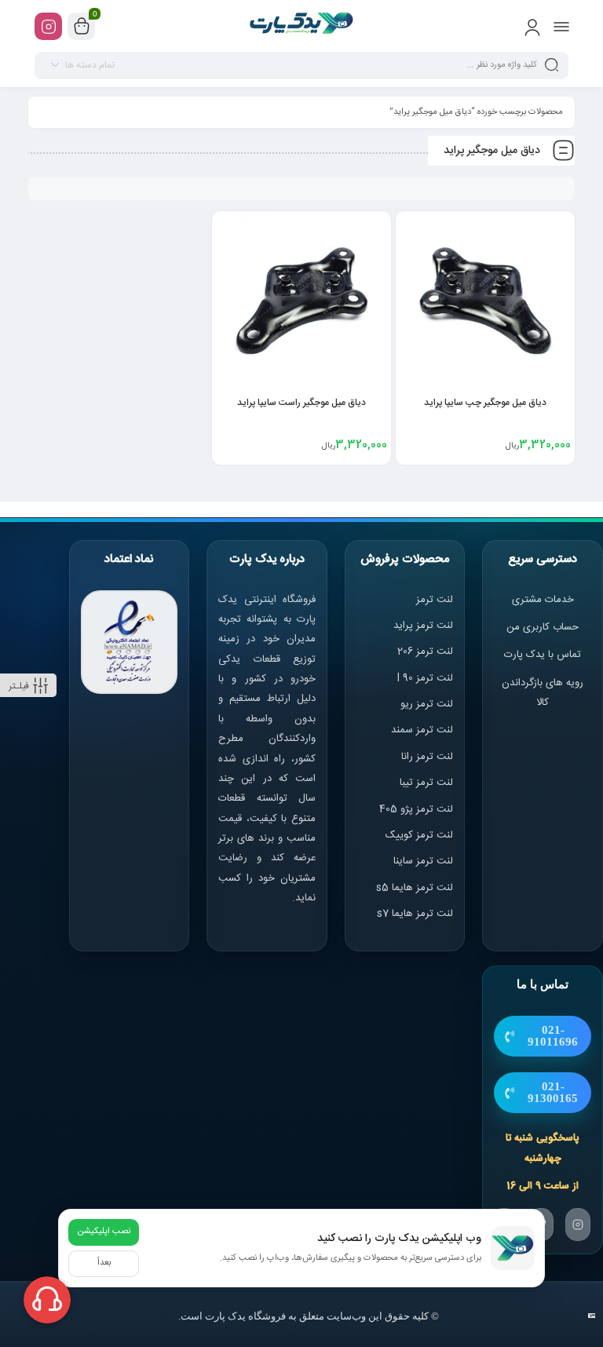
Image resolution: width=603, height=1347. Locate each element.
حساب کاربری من (542, 627)
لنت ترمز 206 (425, 651)
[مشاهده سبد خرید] (81, 26)
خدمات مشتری (543, 599)
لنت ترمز (434, 599)
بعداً (104, 1263)
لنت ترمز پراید (423, 625)
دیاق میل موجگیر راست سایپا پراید (301, 403)
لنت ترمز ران (428, 756)
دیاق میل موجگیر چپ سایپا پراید (485, 403)
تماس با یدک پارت (542, 654)
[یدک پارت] (302, 26)
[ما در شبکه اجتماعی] (48, 26)
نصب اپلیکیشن (103, 1232)
